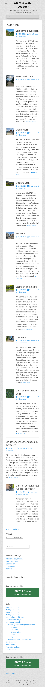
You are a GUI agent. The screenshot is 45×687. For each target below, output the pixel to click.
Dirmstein (21, 337)
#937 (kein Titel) (12, 614)
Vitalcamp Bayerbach (27, 30)
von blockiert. (22, 592)
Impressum (10, 644)
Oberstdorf (22, 129)
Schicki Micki (16, 632)
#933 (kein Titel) (12, 609)
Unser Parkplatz (12, 649)
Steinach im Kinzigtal (27, 286)
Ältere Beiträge (13, 529)
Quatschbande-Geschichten (19, 639)
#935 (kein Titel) (12, 612)
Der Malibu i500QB (13, 619)
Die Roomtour (11, 642)
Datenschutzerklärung (15, 617)
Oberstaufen (23, 182)
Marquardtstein (24, 76)
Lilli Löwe (14, 629)
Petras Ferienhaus (13, 647)
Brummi (14, 627)
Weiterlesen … (32, 121)
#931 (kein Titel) (12, 607)
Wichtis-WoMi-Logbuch (26, 681)
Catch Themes (27, 685)
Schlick (13, 634)
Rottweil (20, 233)
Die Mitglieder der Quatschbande (21, 624)
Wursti (13, 637)
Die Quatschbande (13, 622)
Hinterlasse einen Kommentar (27, 493)
